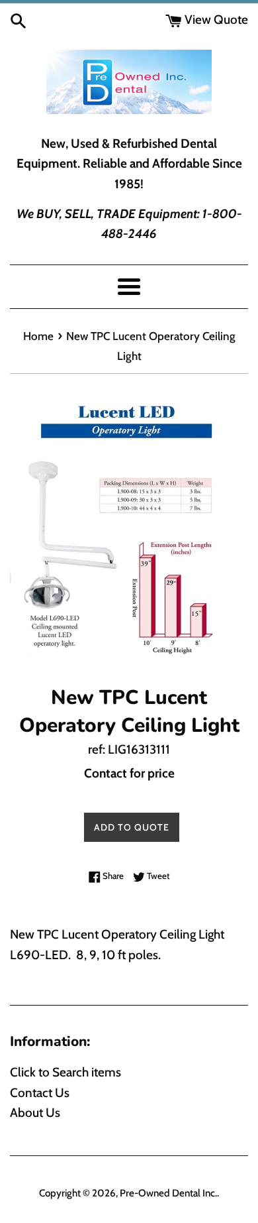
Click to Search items (65, 1072)
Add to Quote (131, 827)
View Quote (215, 19)
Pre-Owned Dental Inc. (168, 1193)
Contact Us (39, 1092)
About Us (35, 1112)
